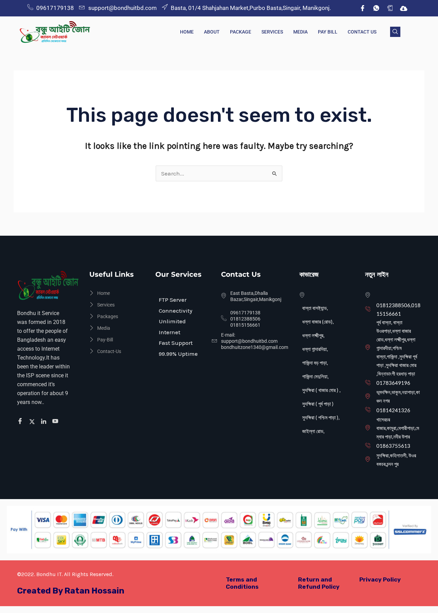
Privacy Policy (380, 579)
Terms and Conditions (242, 583)
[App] (390, 8)
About (212, 32)
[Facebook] (362, 8)
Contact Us (362, 32)
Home (187, 32)
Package (240, 32)
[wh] (376, 8)
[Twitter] (33, 421)
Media (300, 32)
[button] (395, 32)
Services (272, 32)
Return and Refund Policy (318, 583)
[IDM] (403, 8)
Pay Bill (327, 32)
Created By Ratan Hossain (70, 591)
